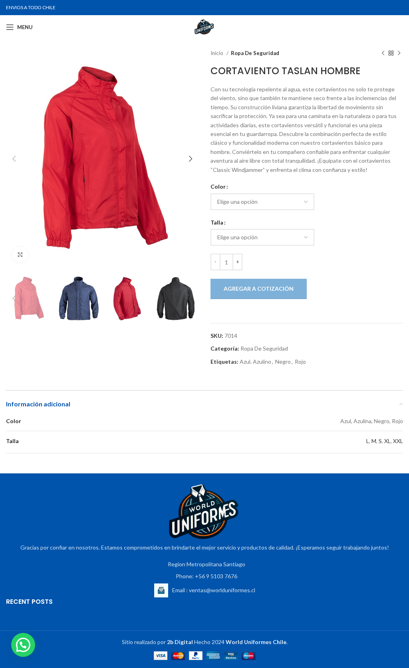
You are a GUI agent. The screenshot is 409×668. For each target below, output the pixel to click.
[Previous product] (383, 53)
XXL (398, 440)
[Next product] (399, 53)
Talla (216, 222)
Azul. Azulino (255, 361)
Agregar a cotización (259, 288)
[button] (23, 645)
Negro (283, 361)
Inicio (217, 53)
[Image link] (204, 512)
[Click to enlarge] (20, 255)
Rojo (300, 361)
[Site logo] (204, 26)
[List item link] (204, 576)
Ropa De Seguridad (255, 53)
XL (387, 440)
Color (218, 186)
